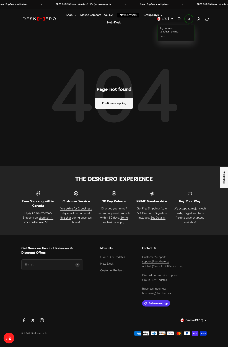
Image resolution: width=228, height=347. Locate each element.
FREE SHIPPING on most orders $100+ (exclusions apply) (78, 4)
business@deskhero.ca (156, 293)
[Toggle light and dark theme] (188, 18)
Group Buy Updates (112, 257)
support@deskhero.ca (155, 262)
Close (162, 36)
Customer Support (153, 257)
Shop (69, 15)
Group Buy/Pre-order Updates (148, 4)
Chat (148, 266)
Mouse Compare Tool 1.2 (96, 15)
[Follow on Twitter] (32, 320)
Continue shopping (114, 103)
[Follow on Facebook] (23, 320)
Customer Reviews (112, 270)
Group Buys (151, 15)
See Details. (158, 218)
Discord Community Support (160, 275)
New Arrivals (128, 15)
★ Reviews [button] (224, 177)
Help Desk (114, 22)
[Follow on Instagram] (42, 320)
